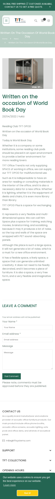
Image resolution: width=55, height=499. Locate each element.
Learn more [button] (9, 485)
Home (4, 39)
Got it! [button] (27, 493)
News (16, 39)
